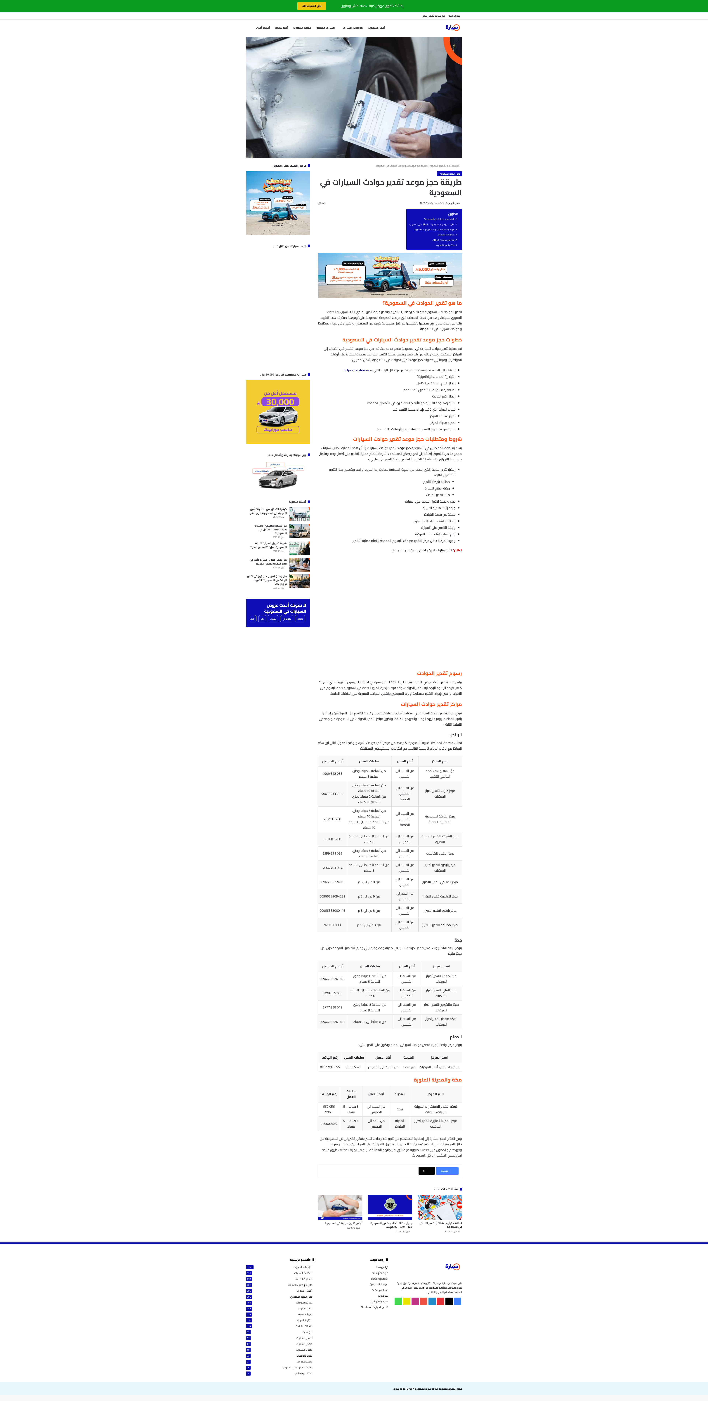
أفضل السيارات (376, 27)
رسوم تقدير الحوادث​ (446, 235)
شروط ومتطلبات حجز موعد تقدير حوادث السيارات (434, 230)
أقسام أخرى (263, 27)
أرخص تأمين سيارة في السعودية (343, 1223)
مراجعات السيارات (353, 27)
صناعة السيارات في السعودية (297, 1367)
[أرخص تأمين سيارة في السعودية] (340, 1207)
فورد (251, 619)
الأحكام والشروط (379, 1278)
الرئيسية (456, 165)
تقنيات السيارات (304, 1350)
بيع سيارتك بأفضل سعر (434, 15)
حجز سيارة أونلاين (379, 1301)
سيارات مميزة (305, 1314)
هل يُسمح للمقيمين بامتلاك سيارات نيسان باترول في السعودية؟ (270, 529)
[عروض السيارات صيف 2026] (390, 297)
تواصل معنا (382, 1267)
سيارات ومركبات (380, 1290)
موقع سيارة (399, 1388)
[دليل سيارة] (452, 27)
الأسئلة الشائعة (304, 1326)
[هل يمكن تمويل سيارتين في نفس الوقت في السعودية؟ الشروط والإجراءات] (299, 581)
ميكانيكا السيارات (303, 1273)
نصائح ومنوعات (304, 1303)
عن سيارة (307, 1332)
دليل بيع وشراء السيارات (300, 1285)
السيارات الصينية (325, 27)
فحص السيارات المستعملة (374, 1307)
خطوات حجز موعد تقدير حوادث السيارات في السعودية (432, 224)
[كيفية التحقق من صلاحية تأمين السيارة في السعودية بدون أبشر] (299, 514)
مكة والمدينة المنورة (445, 245)
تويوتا (300, 619)
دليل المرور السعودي (439, 165)
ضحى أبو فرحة (453, 203)
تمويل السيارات (304, 1338)
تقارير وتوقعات (304, 1356)
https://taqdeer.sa (356, 370)
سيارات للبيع (454, 15)
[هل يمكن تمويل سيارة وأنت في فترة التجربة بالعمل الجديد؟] (299, 565)
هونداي (287, 619)
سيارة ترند (383, 1295)
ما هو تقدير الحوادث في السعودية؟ (439, 219)
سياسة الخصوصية (379, 1284)
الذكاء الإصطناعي (303, 1373)
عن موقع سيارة (380, 1272)
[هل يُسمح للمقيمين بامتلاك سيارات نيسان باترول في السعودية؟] (299, 531)
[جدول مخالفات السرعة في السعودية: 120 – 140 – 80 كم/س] (390, 1207)
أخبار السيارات (305, 1308)
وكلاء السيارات (304, 1362)
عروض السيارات (304, 1344)
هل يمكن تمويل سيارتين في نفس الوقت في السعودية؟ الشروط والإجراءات (267, 580)
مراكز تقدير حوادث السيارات (444, 240)
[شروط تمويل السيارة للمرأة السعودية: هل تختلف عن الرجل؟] (299, 548)
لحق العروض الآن (311, 5)
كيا (262, 619)
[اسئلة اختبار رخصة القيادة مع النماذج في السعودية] (440, 1207)
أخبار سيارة (281, 27)
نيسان (273, 619)
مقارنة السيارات (302, 27)
